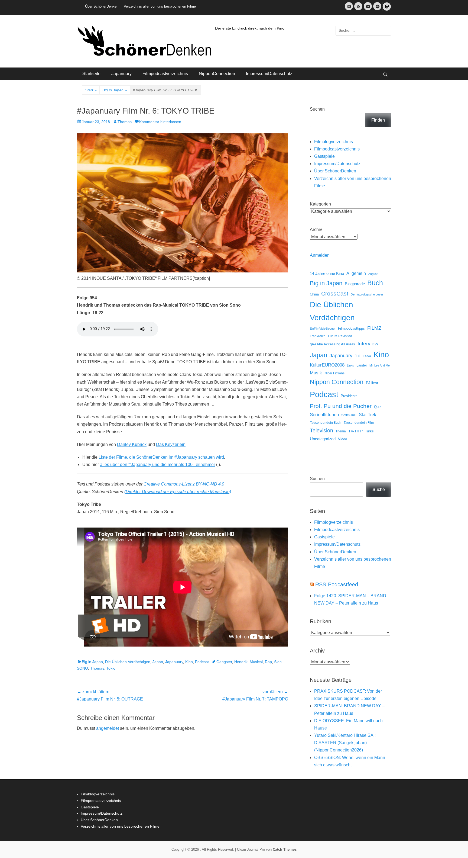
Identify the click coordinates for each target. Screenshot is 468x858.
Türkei (369, 431)
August (373, 273)
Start (91, 90)
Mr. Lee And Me (379, 365)
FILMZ (374, 328)
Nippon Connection (336, 381)
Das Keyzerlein (171, 444)
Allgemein (356, 273)
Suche (378, 489)
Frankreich (318, 336)
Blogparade (355, 284)
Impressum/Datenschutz (269, 73)
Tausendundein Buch (325, 423)
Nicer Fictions (334, 373)
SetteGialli (348, 415)
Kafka (367, 356)
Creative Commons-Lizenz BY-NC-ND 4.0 (184, 484)
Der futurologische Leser (367, 294)
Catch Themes (285, 849)
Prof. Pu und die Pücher (341, 406)
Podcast (202, 662)
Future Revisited (340, 336)
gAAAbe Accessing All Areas (332, 344)
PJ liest (372, 383)
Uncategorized (323, 438)
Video (342, 439)
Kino (189, 662)
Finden (378, 120)
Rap (268, 662)
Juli (357, 356)
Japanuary (121, 73)
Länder (361, 365)
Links (350, 365)
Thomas (125, 122)
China (314, 294)
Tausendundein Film (359, 423)
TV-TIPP (355, 431)
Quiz (377, 407)
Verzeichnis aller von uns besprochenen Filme (160, 6)
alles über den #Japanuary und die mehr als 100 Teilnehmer (157, 464)
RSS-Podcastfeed (336, 584)
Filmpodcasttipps (351, 328)
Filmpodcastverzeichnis (165, 73)
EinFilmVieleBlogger (323, 328)
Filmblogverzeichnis (333, 141)
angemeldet (107, 728)
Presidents (349, 396)
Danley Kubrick (132, 444)
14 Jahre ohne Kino (327, 273)
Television (321, 430)
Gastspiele (324, 156)
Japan (157, 662)
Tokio (110, 668)
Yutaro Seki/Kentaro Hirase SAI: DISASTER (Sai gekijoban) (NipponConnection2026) (345, 742)
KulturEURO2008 (327, 365)
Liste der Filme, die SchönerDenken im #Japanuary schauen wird (161, 457)
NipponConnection (217, 73)
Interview (368, 343)
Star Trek (367, 414)
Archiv (316, 229)
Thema (341, 431)
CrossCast (334, 293)
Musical (256, 662)
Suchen (317, 109)
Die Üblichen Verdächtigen (127, 662)
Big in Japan (114, 90)
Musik (316, 372)
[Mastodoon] (386, 10)
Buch (375, 283)
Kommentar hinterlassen (160, 122)
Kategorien (320, 204)
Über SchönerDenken (101, 6)
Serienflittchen (324, 414)
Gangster (224, 662)
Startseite (91, 73)
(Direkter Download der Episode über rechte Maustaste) (177, 491)
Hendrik (241, 662)
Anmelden (320, 255)
